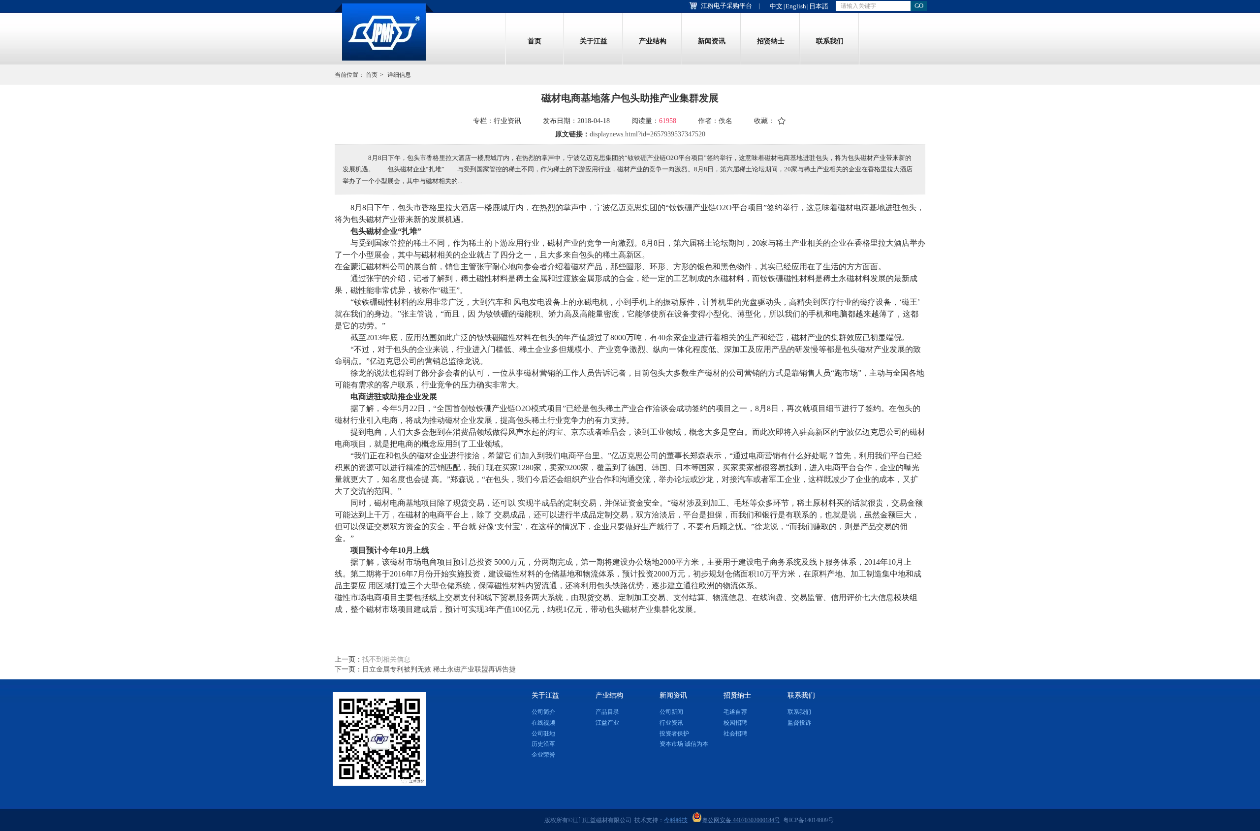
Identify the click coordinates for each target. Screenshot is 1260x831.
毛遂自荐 (735, 711)
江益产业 (607, 722)
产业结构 (652, 41)
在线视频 (543, 722)
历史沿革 (543, 743)
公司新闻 (671, 711)
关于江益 (593, 41)
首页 (534, 41)
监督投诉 (799, 722)
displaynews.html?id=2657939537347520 (647, 134)
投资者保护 (674, 733)
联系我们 (830, 41)
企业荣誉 (543, 754)
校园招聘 (735, 722)
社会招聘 (735, 733)
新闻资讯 (711, 41)
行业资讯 (671, 722)
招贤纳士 (771, 41)
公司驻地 (543, 733)
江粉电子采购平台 (726, 5)
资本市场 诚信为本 (684, 743)
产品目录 (607, 711)
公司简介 (543, 711)
